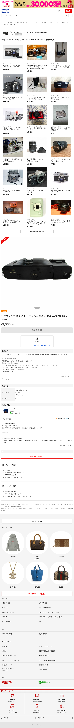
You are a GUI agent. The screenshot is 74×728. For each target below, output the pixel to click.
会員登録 (68, 11)
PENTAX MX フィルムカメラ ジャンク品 (36, 191)
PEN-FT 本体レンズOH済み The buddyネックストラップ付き (60, 66)
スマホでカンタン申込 (12, 711)
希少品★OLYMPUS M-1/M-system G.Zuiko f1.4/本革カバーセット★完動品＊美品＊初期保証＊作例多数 (37, 67)
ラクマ (3, 22)
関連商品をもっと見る (37, 231)
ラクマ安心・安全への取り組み (42, 345)
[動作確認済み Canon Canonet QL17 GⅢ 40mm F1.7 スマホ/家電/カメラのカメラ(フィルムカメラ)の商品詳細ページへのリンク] (61, 177)
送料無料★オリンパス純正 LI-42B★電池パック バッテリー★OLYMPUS (61, 129)
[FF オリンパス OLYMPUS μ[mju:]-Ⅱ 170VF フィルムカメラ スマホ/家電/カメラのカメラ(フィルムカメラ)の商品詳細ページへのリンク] (37, 84)
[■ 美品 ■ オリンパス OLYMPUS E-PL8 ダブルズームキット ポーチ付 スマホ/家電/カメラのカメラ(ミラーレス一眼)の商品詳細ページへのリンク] (13, 115)
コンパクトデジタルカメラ (34, 126)
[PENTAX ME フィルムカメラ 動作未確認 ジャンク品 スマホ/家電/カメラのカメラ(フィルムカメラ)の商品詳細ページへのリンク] (61, 208)
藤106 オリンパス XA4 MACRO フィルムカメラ (60, 98)
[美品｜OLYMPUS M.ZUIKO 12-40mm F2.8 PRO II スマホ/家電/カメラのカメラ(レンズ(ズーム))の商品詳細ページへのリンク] (37, 147)
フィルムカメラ (42, 22)
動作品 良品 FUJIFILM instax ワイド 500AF (12, 191)
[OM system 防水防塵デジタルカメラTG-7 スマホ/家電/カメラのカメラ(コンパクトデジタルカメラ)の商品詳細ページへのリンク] (37, 115)
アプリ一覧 (41, 718)
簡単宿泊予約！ (61, 700)
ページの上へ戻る (37, 521)
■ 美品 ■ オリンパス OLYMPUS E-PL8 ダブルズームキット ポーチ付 (12, 129)
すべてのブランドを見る (37, 594)
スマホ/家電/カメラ (22, 22)
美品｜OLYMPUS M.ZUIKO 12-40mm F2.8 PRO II (37, 160)
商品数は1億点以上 (12, 700)
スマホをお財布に (37, 711)
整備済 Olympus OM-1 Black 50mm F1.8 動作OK (12, 98)
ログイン (60, 11)
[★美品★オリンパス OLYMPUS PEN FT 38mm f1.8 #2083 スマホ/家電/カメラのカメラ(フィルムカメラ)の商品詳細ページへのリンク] (13, 52)
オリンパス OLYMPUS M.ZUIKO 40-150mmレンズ (60, 160)
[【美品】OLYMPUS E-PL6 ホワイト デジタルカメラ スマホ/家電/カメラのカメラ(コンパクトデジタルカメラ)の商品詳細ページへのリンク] (13, 147)
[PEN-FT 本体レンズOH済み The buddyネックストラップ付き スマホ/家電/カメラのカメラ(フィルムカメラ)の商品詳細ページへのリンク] (61, 52)
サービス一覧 (4, 718)
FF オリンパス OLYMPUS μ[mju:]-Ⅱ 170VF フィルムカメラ (36, 98)
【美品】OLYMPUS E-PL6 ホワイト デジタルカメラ (12, 160)
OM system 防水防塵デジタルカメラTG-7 (36, 128)
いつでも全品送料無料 (37, 700)
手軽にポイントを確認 (61, 711)
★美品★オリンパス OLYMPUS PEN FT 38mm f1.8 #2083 (12, 66)
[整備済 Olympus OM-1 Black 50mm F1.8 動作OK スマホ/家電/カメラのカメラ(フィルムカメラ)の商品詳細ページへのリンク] (13, 84)
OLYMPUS (11, 22)
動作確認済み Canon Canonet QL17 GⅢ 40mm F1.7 (60, 191)
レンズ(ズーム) (31, 158)
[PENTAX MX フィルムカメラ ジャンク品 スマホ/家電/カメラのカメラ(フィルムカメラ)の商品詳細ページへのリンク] (37, 177)
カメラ (33, 22)
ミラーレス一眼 (7, 126)
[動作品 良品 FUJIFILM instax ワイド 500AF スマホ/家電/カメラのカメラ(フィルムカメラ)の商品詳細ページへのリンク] (13, 177)
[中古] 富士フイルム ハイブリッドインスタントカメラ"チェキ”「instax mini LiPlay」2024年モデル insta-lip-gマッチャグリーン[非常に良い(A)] (37, 224)
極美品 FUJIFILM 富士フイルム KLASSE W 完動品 (12, 221)
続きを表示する (65, 376)
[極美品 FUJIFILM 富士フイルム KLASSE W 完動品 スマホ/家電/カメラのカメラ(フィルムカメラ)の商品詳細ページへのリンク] (13, 208)
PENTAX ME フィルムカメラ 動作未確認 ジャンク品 (60, 221)
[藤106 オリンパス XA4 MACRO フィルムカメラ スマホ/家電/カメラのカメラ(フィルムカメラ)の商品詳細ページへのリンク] (61, 84)
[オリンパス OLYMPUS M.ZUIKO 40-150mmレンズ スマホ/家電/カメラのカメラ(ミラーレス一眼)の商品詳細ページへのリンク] (61, 147)
